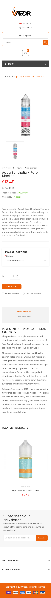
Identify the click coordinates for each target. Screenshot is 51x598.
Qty (4, 276)
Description (24, 311)
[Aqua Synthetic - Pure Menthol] (15, 150)
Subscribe (42, 538)
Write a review (31, 168)
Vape (24, 587)
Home (7, 76)
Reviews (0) (24, 316)
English (26, 23)
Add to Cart (11, 286)
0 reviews (17, 168)
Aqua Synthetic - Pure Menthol (29, 76)
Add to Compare (33, 293)
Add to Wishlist (12, 293)
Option (9, 256)
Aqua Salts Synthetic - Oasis (25, 490)
